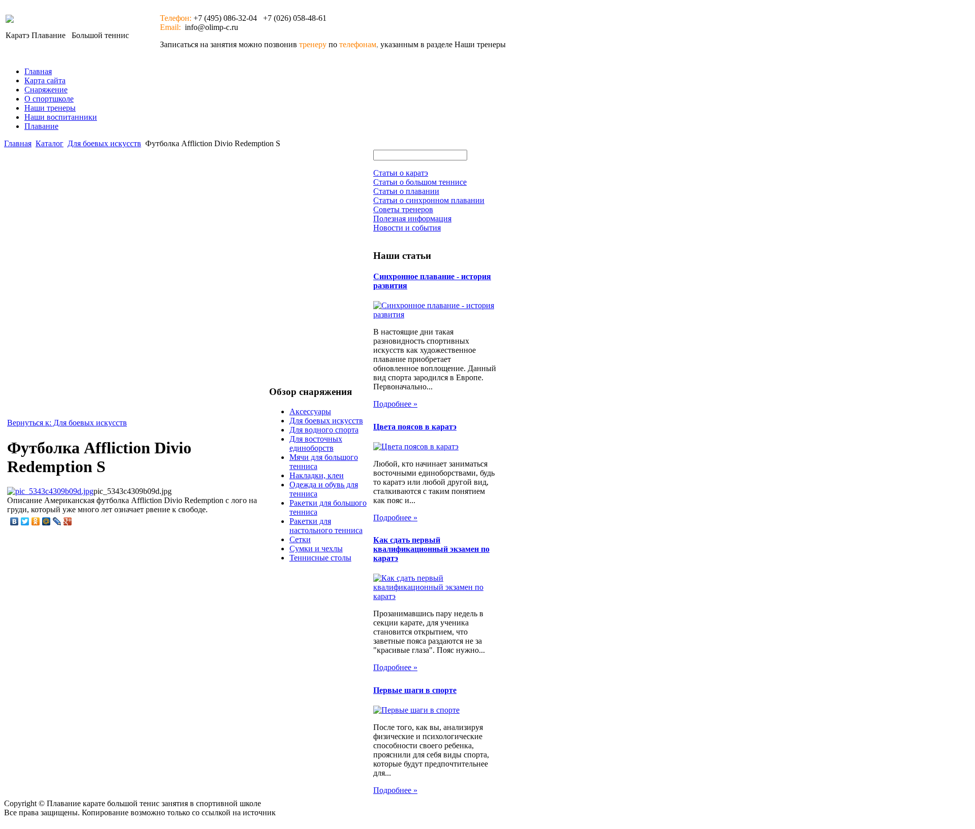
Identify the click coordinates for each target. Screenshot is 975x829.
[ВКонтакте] (14, 521)
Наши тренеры (50, 108)
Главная (38, 71)
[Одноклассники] (35, 521)
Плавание (41, 126)
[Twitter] (25, 521)
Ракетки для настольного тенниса (326, 526)
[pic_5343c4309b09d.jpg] (50, 491)
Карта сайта (45, 80)
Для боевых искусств (104, 143)
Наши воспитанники (60, 117)
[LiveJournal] (57, 521)
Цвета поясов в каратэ (415, 426)
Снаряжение (46, 89)
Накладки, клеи (316, 475)
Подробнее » (395, 404)
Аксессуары (310, 411)
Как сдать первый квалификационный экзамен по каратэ (431, 549)
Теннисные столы (320, 557)
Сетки (300, 539)
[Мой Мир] (46, 521)
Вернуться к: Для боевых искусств (67, 422)
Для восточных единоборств (315, 443)
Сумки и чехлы (316, 548)
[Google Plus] (67, 521)
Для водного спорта (324, 429)
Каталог (49, 143)
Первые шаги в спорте (415, 690)
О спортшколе (49, 98)
